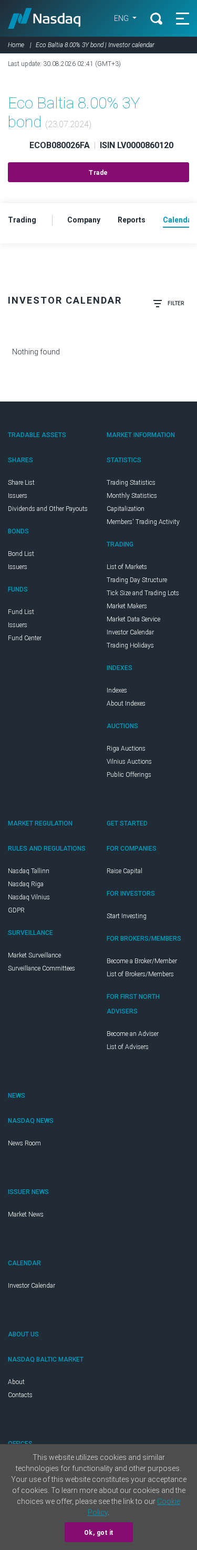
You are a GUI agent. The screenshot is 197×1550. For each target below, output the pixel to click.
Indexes (117, 690)
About (16, 1382)
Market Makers (127, 606)
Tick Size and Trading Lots (143, 593)
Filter (176, 303)
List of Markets (127, 567)
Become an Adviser (133, 1034)
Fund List (21, 612)
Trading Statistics (131, 482)
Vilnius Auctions (129, 761)
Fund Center (25, 638)
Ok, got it (98, 1532)
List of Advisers (128, 1047)
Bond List (21, 553)
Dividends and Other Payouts (48, 508)
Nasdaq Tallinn (28, 871)
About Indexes (126, 703)
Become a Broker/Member (142, 961)
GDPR (16, 910)
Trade (98, 172)
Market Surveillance (34, 955)
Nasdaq (44, 18)
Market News (26, 1214)
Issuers (17, 495)
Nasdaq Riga (26, 884)
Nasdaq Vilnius (29, 897)
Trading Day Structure (137, 580)
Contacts (20, 1395)
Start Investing (127, 916)
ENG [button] (122, 18)
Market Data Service (133, 619)
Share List (21, 482)
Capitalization (125, 508)
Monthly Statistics (132, 495)
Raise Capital (124, 871)
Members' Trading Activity (143, 522)
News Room (24, 1143)
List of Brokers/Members (140, 974)
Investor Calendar (130, 632)
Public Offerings (129, 774)
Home (16, 45)
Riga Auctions (126, 748)
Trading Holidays (130, 645)
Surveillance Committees (41, 968)
